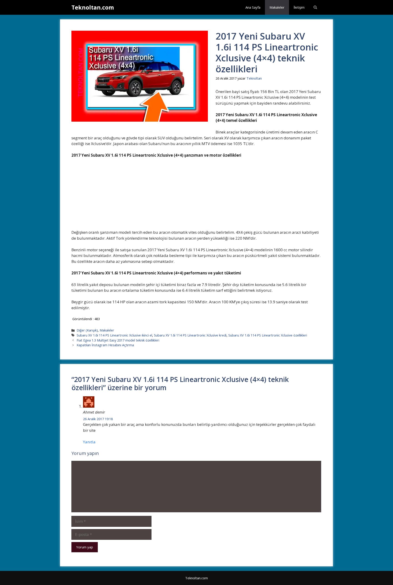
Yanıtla (89, 441)
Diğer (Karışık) (87, 330)
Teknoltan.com (92, 7)
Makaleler (277, 7)
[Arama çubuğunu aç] (315, 7)
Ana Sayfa (252, 7)
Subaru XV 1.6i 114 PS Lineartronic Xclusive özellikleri (267, 335)
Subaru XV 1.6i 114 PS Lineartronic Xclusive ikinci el (114, 335)
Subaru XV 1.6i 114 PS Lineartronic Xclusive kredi (190, 335)
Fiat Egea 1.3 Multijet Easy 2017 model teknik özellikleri (118, 340)
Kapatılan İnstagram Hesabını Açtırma (105, 345)
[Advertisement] (196, 196)
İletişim (299, 7)
